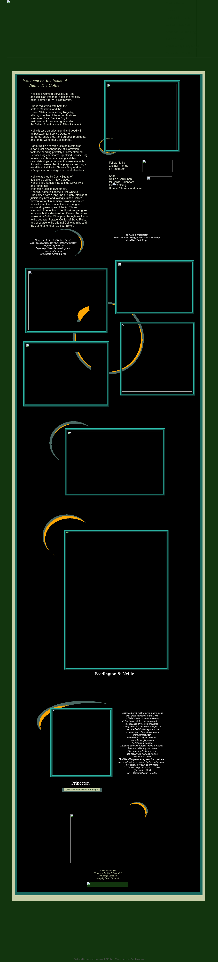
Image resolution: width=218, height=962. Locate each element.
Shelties (184, 24)
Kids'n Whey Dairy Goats (182, 46)
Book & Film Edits (178, 17)
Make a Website (114, 959)
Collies (170, 24)
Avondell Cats (175, 39)
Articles (171, 10)
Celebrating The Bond (180, 53)
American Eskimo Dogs (181, 32)
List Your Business (135, 959)
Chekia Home (175, 3)
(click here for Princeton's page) (82, 789)
